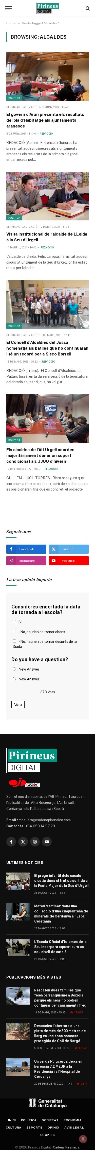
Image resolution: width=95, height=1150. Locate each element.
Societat (50, 1120)
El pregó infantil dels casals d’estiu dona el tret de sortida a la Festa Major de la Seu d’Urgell (61, 881)
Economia (73, 1120)
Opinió (53, 1127)
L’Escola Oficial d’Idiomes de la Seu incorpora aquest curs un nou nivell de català (60, 947)
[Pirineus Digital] (47, 8)
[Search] (87, 8)
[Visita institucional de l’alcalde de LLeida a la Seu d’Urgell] (47, 196)
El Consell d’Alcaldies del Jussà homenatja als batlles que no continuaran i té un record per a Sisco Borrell (47, 348)
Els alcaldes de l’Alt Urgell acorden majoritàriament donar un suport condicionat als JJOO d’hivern (40, 455)
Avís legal (74, 1127)
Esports (35, 1127)
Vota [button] (18, 705)
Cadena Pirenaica (65, 1147)
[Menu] (8, 8)
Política (14, 97)
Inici (12, 1120)
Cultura (14, 1127)
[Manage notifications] (83, 1139)
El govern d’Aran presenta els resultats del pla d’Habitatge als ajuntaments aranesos (45, 120)
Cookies (47, 1135)
